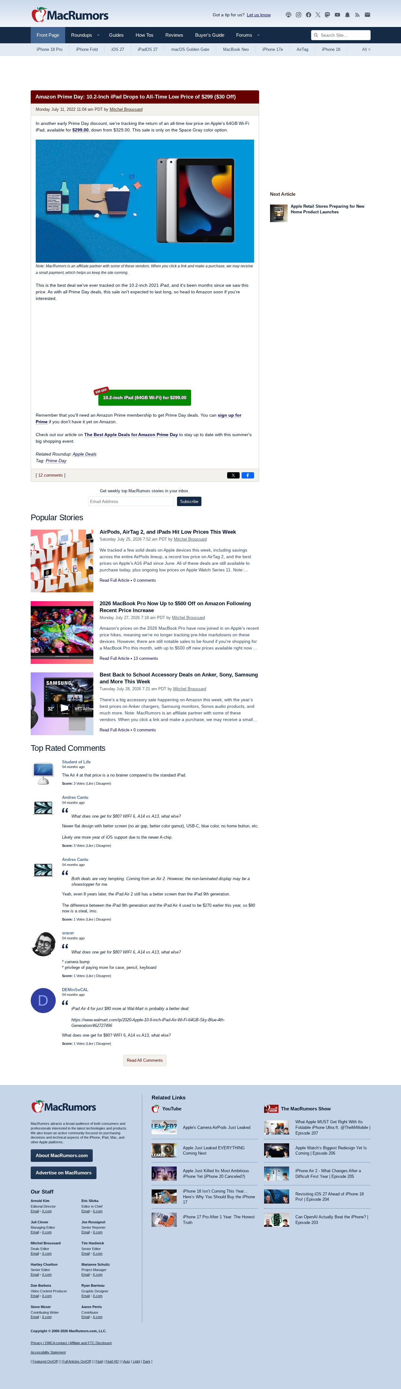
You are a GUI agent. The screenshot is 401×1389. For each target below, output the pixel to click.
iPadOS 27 (148, 49)
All (366, 49)
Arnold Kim (40, 1201)
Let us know (259, 14)
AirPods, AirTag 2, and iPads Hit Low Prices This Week (168, 532)
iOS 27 (118, 49)
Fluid (99, 1361)
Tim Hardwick (92, 1243)
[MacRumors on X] (317, 15)
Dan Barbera (41, 1285)
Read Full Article (114, 580)
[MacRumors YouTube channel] (337, 15)
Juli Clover (39, 1222)
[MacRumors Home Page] (70, 15)
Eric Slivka (89, 1201)
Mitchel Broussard (126, 109)
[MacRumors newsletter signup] (367, 15)
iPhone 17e (273, 49)
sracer (68, 933)
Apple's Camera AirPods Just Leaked (216, 1127)
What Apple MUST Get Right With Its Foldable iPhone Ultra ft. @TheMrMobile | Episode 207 (332, 1127)
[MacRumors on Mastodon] (327, 15)
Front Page (48, 35)
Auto (126, 1361)
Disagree (103, 783)
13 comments (145, 658)
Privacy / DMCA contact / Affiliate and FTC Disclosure (71, 1343)
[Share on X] (233, 475)
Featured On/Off (45, 1361)
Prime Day (56, 460)
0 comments (144, 580)
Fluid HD (112, 1361)
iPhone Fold (87, 49)
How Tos (145, 35)
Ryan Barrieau (93, 1285)
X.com (47, 1211)
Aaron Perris (91, 1307)
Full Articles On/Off (76, 1361)
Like (90, 783)
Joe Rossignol (93, 1222)
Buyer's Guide (209, 35)
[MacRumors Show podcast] (288, 15)
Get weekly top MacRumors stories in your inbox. (145, 491)
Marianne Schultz (95, 1264)
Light (136, 1361)
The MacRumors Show (306, 1108)
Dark (146, 1361)
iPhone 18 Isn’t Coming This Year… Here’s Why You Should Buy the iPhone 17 (219, 1197)
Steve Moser (41, 1307)
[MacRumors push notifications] (347, 15)
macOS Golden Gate (190, 49)
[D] (43, 1011)
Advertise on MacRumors (63, 1172)
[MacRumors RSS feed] (357, 15)
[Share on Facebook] (248, 475)
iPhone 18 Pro (49, 49)
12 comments (50, 475)
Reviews (174, 35)
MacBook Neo (236, 49)
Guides (116, 35)
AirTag (302, 49)
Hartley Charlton (44, 1264)
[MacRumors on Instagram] (298, 15)
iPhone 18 (331, 49)
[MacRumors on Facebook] (308, 15)
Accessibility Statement (48, 1352)
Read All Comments (145, 1060)
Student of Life (76, 762)
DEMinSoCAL (75, 989)
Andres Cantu (75, 797)
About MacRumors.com (62, 1155)
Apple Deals (84, 454)
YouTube (171, 1108)
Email (35, 1211)
